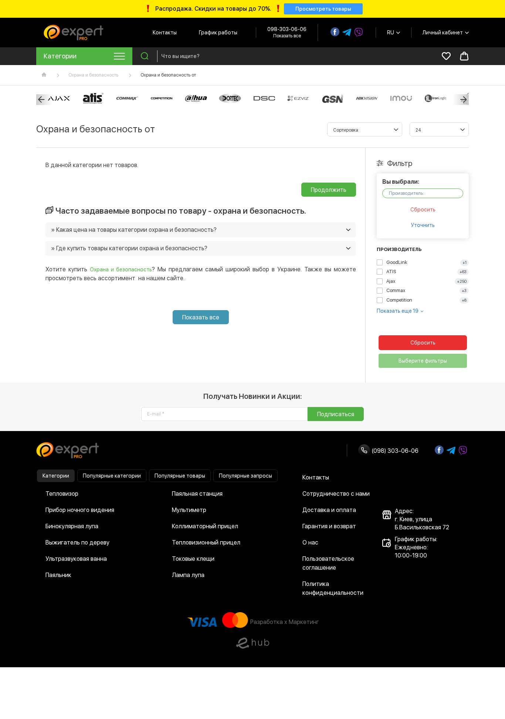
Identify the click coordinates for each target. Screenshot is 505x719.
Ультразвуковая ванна (76, 558)
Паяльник (58, 575)
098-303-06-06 (286, 29)
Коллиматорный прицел (205, 526)
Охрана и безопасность (93, 75)
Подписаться (335, 414)
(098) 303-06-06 (394, 450)
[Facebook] (335, 31)
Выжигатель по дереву (77, 542)
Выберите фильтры (423, 361)
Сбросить (422, 210)
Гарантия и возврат (329, 526)
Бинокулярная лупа (71, 526)
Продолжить (328, 189)
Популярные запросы (245, 476)
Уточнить (423, 225)
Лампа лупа (188, 575)
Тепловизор (61, 493)
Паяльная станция (197, 493)
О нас (310, 542)
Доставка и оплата (329, 509)
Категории (56, 476)
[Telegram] (346, 32)
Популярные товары (180, 476)
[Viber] (358, 32)
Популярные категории (112, 476)
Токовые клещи (193, 558)
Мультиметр (189, 509)
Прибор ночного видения (79, 509)
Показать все (200, 317)
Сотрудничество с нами (336, 493)
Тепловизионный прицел (206, 542)
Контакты (165, 32)
